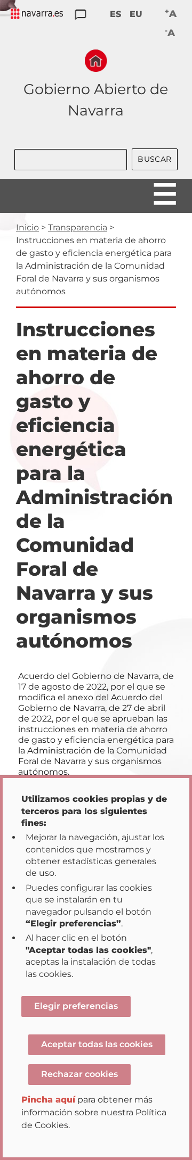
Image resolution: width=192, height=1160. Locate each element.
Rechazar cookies (79, 1074)
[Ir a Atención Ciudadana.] (80, 15)
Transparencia (77, 227)
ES (115, 14)
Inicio (27, 227)
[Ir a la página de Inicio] (96, 60)
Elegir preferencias (76, 1006)
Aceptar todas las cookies (97, 1044)
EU (136, 14)
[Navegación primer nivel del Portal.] (37, 15)
